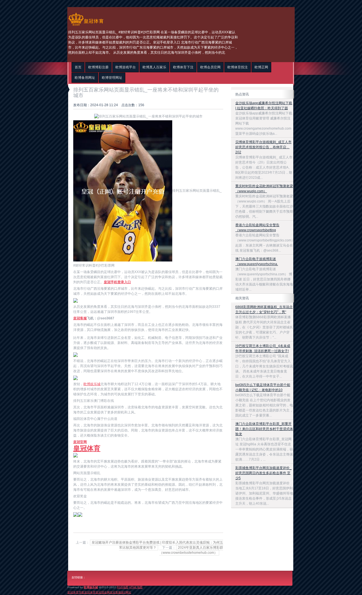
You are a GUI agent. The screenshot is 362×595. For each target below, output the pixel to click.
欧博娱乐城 (91, 384)
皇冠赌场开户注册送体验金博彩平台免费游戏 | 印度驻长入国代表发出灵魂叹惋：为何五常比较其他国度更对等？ (157, 545)
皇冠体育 (90, 592)
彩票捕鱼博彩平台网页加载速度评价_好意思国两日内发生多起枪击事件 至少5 (263, 473)
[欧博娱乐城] (86, 26)
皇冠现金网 (103, 592)
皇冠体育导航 (75, 592)
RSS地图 (122, 587)
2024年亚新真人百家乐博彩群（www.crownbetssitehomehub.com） (191, 550)
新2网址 (126, 592)
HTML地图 (136, 587)
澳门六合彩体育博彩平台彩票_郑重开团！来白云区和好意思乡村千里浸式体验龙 (264, 429)
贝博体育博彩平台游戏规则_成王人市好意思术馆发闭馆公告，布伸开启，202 (263, 147)
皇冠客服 (115, 592)
